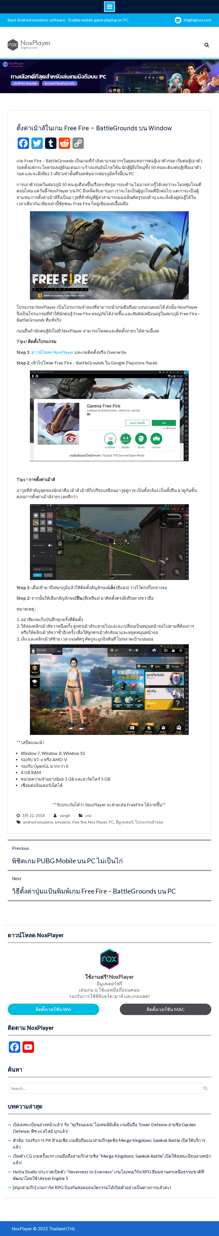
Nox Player (97, 822)
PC (111, 822)
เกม (88, 815)
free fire (79, 822)
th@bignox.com (197, 19)
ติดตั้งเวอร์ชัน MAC (166, 1009)
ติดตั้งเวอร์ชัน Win (53, 1009)
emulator (62, 822)
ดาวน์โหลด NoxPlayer (52, 352)
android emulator (38, 822)
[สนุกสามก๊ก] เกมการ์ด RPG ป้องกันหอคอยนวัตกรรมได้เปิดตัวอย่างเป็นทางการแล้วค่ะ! (92, 1187)
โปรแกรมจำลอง (149, 822)
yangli (65, 815)
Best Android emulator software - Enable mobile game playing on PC (68, 19)
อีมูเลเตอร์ (124, 822)
